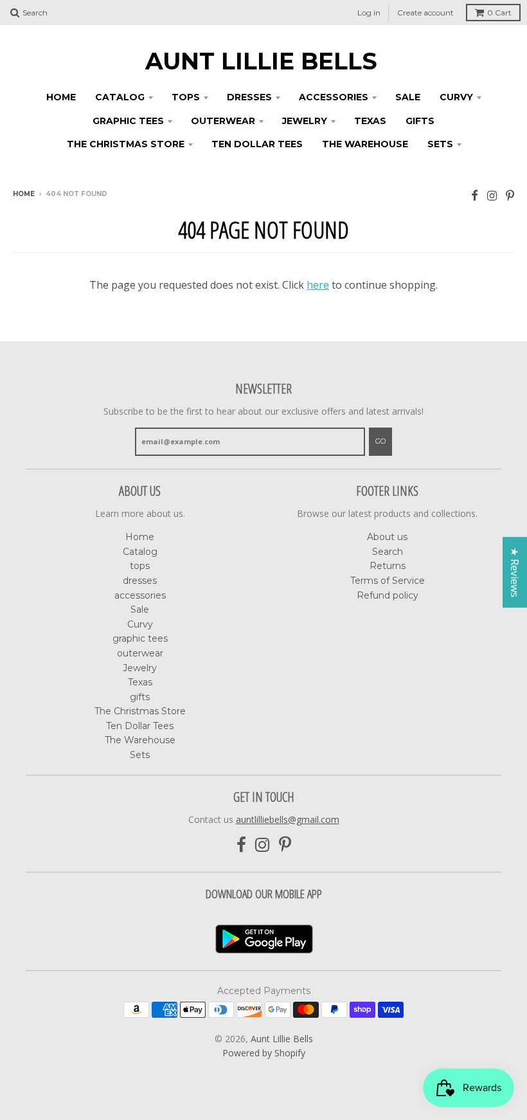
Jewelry (304, 121)
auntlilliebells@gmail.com (287, 819)
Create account (425, 12)
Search (387, 551)
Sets (440, 144)
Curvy (456, 97)
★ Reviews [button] (515, 572)
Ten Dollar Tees (257, 144)
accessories (333, 97)
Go (380, 441)
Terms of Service (387, 580)
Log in (368, 12)
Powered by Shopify (263, 1053)
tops (186, 97)
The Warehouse (365, 144)
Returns (388, 566)
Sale (407, 97)
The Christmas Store (125, 144)
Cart (499, 12)
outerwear (223, 121)
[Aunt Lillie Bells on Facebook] (474, 195)
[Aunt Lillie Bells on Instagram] (492, 195)
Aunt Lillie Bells (261, 61)
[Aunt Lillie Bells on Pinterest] (510, 195)
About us (387, 537)
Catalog (120, 97)
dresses (249, 97)
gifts (420, 121)
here (318, 285)
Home (61, 97)
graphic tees (128, 121)
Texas (370, 121)
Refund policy (387, 595)
